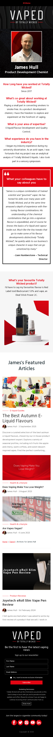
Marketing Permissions (26, 689)
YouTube (33, 722)
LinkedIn (39, 722)
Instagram (26, 722)
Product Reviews (18, 595)
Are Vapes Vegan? (12, 528)
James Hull (12, 426)
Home (4, 541)
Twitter (20, 722)
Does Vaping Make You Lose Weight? (23, 487)
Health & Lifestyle (18, 482)
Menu (27, 3)
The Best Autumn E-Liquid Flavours (22, 418)
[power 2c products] (26, 302)
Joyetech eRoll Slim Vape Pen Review (24, 602)
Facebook (14, 722)
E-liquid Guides (17, 410)
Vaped (12, 541)
